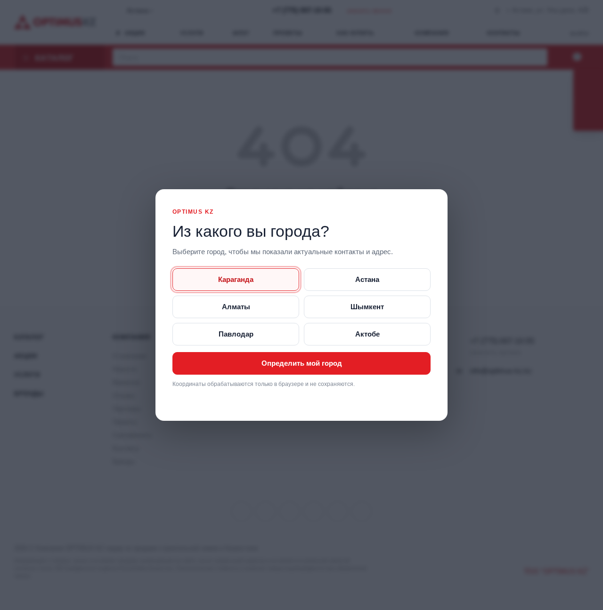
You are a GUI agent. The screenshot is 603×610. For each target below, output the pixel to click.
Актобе (367, 334)
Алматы (236, 307)
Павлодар (236, 334)
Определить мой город (301, 363)
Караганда (235, 279)
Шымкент (367, 307)
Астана (367, 279)
